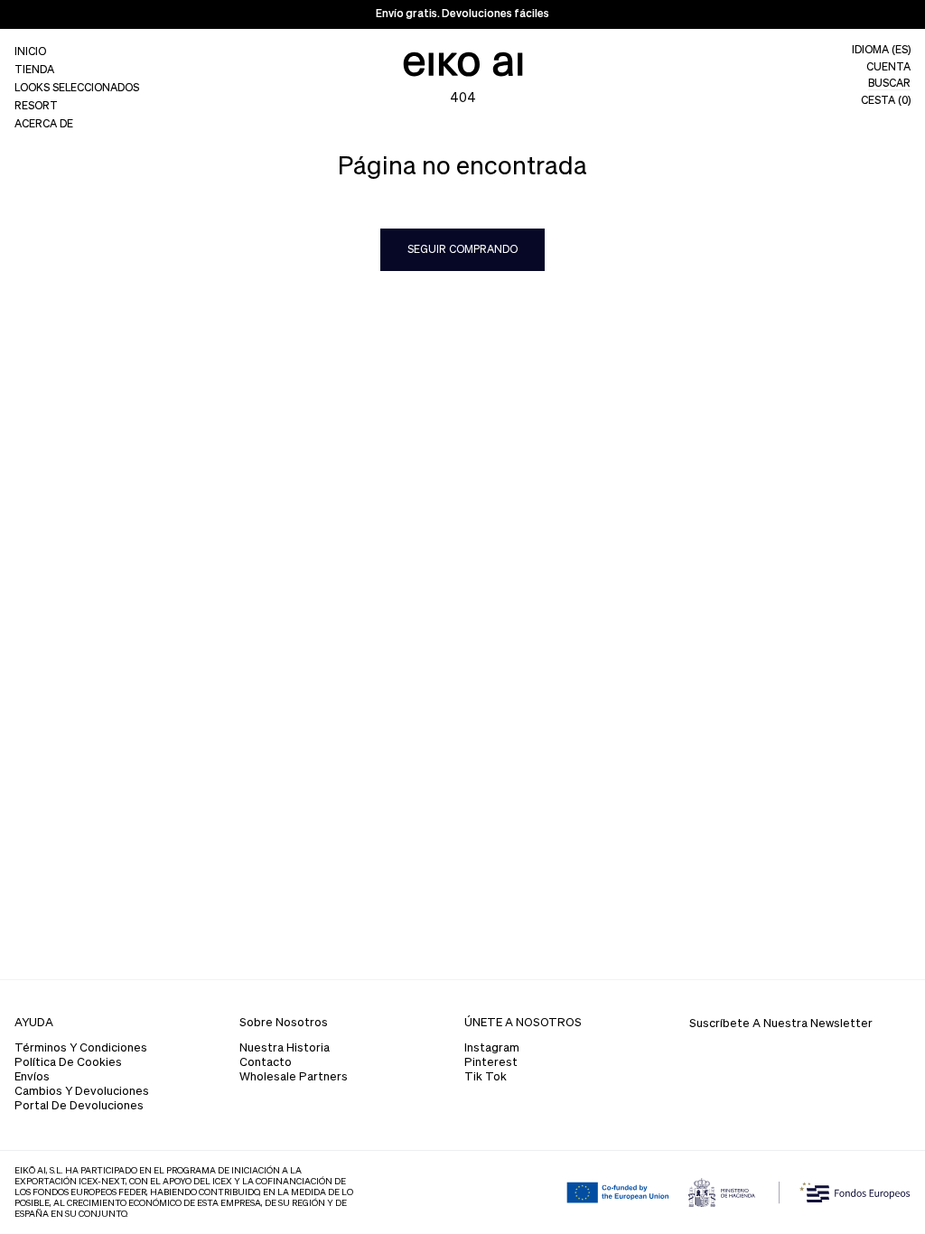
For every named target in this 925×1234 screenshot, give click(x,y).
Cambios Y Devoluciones (81, 1092)
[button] (77, 70)
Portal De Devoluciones (79, 1106)
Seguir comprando (462, 250)
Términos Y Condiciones (80, 1048)
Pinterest (491, 1063)
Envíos (32, 1077)
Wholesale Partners (293, 1077)
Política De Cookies (68, 1063)
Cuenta (888, 67)
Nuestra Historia (284, 1048)
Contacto (265, 1063)
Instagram (491, 1048)
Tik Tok (485, 1077)
